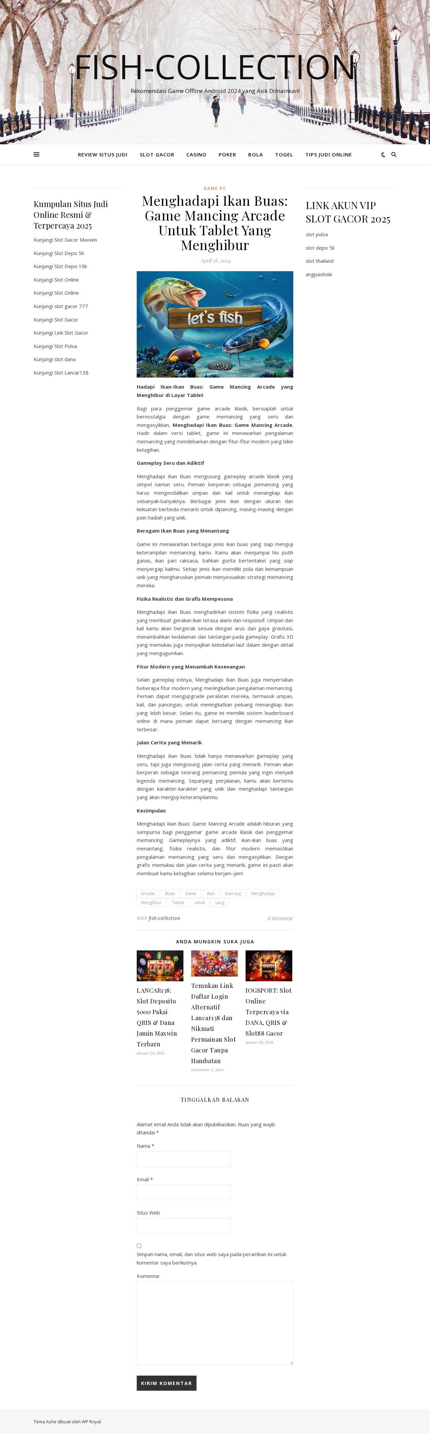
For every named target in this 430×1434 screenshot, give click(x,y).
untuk (200, 902)
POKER (227, 154)
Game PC (215, 188)
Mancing (233, 893)
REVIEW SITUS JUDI (103, 154)
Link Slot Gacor (71, 332)
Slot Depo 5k (69, 253)
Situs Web (148, 1212)
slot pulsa (317, 234)
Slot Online (66, 279)
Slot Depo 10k (70, 266)
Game (191, 893)
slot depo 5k (320, 247)
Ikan (211, 893)
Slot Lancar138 (71, 372)
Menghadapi (263, 893)
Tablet (178, 902)
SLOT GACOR (157, 154)
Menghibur (151, 902)
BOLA (255, 154)
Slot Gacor (66, 319)
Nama (145, 1145)
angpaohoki (319, 274)
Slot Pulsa (65, 346)
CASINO (196, 154)
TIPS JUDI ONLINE (328, 154)
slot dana (65, 359)
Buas (170, 893)
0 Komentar (280, 918)
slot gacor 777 (71, 306)
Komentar (148, 1276)
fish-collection (164, 918)
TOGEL (284, 154)
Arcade (148, 893)
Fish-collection (215, 66)
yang (219, 902)
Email (145, 1179)
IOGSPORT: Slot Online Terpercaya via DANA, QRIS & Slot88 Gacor (269, 1011)
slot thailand (320, 260)
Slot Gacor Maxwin (75, 239)
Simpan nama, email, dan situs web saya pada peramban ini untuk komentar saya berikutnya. (211, 1258)
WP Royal (91, 1422)
